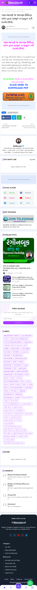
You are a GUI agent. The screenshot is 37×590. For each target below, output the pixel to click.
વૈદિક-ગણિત (7, 433)
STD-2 (22, 381)
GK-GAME (7, 352)
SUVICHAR (28, 388)
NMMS (21, 362)
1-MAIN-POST (28, 342)
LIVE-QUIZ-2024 (17, 355)
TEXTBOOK (18, 394)
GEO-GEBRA (26, 349)
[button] (31, 3)
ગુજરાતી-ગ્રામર (18, 407)
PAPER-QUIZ (7, 368)
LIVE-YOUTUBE (8, 358)
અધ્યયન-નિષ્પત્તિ (27, 397)
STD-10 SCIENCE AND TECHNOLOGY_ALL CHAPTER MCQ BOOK (16, 268)
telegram (12, 203)
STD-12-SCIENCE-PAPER (11, 381)
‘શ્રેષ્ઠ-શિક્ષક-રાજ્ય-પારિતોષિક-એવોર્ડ (13, 443)
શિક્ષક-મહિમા (28, 433)
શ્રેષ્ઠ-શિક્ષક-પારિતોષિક (10, 437)
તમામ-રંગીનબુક (8, 414)
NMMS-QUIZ (7, 365)
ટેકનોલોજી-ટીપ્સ (19, 410)
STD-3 (28, 381)
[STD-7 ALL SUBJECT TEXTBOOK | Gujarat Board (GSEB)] (7, 287)
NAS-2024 (7, 362)
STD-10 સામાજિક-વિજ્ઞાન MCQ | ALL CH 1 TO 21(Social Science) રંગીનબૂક (23, 278)
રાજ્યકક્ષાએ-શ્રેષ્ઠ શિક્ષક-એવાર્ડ (12, 427)
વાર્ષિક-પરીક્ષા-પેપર (8, 430)
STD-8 (30, 384)
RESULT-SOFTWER (22, 371)
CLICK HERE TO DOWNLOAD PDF (18, 86)
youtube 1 (28, 198)
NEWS (15, 362)
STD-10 (6, 378)
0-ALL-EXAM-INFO (26, 336)
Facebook (7, 117)
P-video (26, 365)
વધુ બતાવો (32, 159)
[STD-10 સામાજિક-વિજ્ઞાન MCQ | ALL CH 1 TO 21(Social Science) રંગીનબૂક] (7, 279)
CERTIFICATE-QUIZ (10, 570)
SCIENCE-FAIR (8, 375)
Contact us (19, 579)
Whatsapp (19, 117)
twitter (28, 203)
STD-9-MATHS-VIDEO (16, 388)
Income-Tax (25, 352)
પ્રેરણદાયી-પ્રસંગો (10, 9)
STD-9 (6, 388)
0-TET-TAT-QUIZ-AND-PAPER (12, 342)
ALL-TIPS (7, 547)
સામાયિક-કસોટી (23, 437)
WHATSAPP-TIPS (10, 563)
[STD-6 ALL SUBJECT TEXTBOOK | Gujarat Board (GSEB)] (7, 295)
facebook (28, 193)
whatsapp (12, 193)
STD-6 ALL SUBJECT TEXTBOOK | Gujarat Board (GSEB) (22, 294)
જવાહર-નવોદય (8, 410)
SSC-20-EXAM (19, 375)
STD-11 (13, 378)
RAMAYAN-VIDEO (9, 371)
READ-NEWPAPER (10, 550)
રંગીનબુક (18, 420)
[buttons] (10, 535)
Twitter (14, 117)
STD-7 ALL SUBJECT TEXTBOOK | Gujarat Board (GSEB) (22, 286)
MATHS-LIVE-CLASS (20, 358)
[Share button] (24, 117)
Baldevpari (17, 146)
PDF (15, 368)
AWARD (6, 349)
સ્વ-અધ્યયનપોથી (9, 440)
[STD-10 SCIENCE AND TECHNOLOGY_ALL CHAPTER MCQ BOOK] (18, 250)
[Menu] (2, 3)
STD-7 (24, 384)
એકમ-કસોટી (13, 401)
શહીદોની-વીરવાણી (17, 433)
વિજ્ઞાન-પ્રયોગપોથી (21, 430)
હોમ (2, 9)
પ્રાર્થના (6, 417)
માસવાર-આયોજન (9, 420)
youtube (17, 397)
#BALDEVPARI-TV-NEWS (11, 336)
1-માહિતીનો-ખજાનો (9, 345)
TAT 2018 (13, 391)
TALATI (6, 391)
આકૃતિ (6, 401)
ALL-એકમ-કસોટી (21, 345)
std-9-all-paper (8, 397)
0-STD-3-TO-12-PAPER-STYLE (19, 339)
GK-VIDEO (16, 352)
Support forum (9, 573)
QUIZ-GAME (22, 368)
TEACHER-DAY (8, 394)
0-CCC (6, 339)
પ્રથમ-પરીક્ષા (28, 414)
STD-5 (12, 384)
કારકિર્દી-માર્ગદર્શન (26, 404)
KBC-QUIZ (7, 355)
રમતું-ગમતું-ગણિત (8, 424)
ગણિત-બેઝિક (7, 407)
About (12, 579)
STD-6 (18, 384)
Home (6, 579)
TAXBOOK (22, 391)
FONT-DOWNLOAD (11, 553)
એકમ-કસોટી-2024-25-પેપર (11, 404)
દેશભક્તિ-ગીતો (18, 414)
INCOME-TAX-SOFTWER (12, 560)
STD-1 (27, 375)
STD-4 (6, 384)
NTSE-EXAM (17, 365)
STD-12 (20, 378)
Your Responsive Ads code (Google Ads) (18, 37)
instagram (12, 198)
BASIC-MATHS (15, 349)
